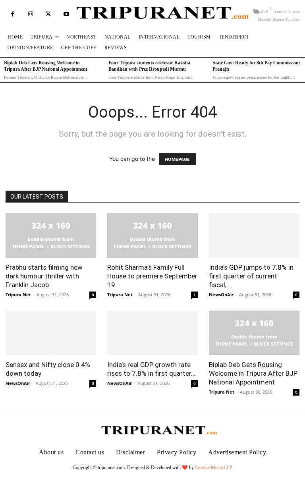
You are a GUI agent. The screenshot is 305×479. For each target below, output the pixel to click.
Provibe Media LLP (213, 467)
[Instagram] (30, 14)
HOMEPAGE (177, 159)
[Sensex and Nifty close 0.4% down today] (51, 333)
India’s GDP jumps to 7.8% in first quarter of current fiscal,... (251, 276)
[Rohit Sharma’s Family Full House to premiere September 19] (152, 235)
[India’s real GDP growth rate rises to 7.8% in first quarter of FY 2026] (152, 333)
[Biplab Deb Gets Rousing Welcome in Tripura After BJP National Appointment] (254, 333)
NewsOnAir (221, 294)
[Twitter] (48, 14)
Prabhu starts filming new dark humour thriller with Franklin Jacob (44, 276)
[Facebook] (12, 14)
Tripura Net (18, 294)
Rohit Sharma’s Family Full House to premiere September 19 (152, 276)
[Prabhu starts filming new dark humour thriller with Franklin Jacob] (51, 235)
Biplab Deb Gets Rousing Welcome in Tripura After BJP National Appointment (253, 373)
